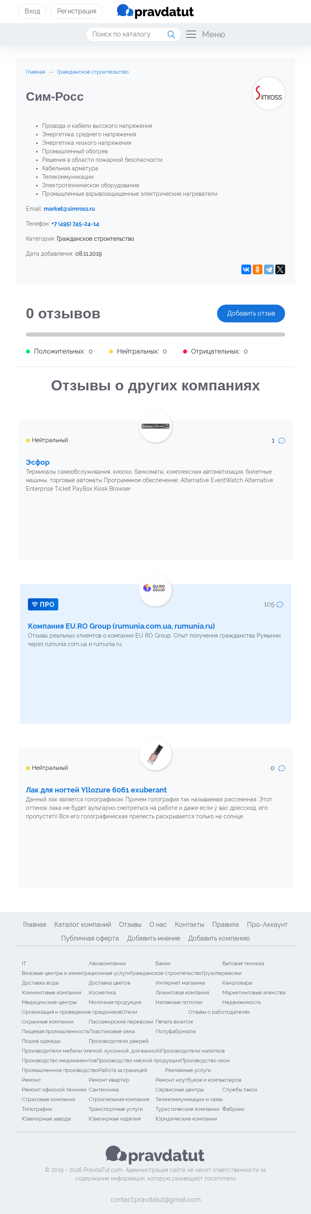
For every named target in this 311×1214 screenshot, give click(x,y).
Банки (163, 963)
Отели (129, 1012)
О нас (158, 924)
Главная (34, 924)
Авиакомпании (107, 963)
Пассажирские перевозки (121, 1022)
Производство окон (205, 1060)
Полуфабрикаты (176, 1031)
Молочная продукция (115, 1002)
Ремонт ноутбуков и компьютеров (198, 1080)
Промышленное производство (60, 1070)
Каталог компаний (82, 924)
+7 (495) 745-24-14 (75, 223)
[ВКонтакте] (246, 269)
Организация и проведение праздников (71, 1012)
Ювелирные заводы (46, 1119)
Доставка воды (40, 983)
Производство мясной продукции (138, 1060)
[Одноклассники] (257, 269)
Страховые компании (48, 1099)
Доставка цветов (109, 983)
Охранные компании (48, 1022)
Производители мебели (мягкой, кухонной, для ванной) (91, 1051)
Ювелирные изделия (115, 1119)
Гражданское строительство (166, 973)
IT (24, 963)
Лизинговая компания (182, 992)
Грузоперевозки (222, 973)
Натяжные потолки (179, 1002)
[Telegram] (269, 269)
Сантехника (104, 1090)
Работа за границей (122, 1070)
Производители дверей (119, 1041)
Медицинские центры (49, 1002)
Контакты (189, 924)
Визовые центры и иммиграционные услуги (76, 973)
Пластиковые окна (112, 1031)
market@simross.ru (69, 209)
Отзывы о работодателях (219, 1012)
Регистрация (76, 11)
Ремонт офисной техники (54, 1090)
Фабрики (233, 1109)
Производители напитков (193, 1051)
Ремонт (31, 1080)
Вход (32, 11)
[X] (280, 269)
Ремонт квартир (109, 1080)
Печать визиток (174, 1022)
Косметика (102, 992)
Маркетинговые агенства (253, 992)
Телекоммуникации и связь (189, 1099)
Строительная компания (119, 1099)
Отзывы (130, 924)
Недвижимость (241, 1002)
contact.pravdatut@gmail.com (156, 1199)
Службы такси (239, 1090)
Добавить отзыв (251, 313)
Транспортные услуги (116, 1109)
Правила (225, 924)
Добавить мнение (153, 938)
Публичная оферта (90, 938)
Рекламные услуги (188, 1070)
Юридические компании (186, 1119)
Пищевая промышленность (55, 1031)
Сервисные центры (180, 1090)
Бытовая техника (243, 963)
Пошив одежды (41, 1041)
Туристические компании (187, 1109)
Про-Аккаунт (267, 924)
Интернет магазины (180, 983)
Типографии (37, 1109)
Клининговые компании (51, 992)
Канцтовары (237, 983)
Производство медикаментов (59, 1060)
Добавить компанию (219, 938)
